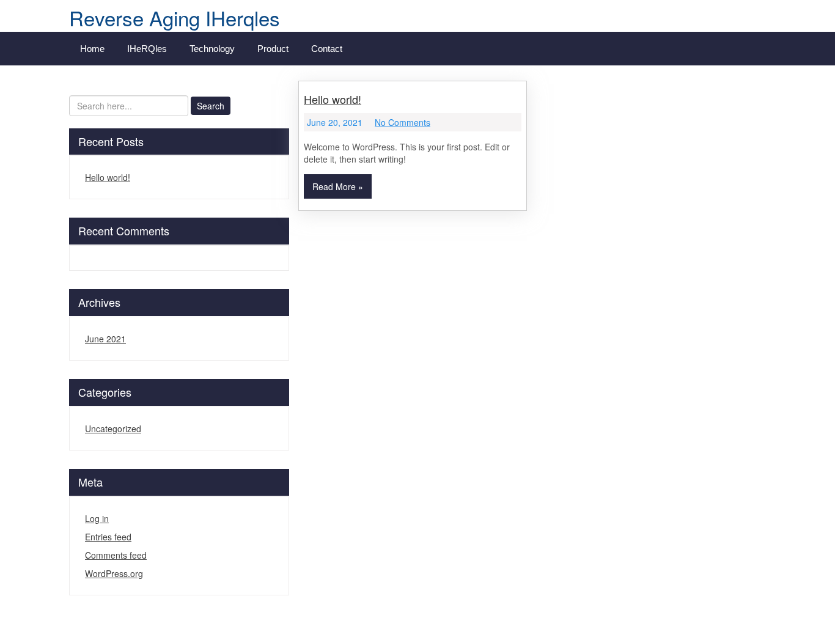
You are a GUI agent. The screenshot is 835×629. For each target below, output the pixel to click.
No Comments (402, 122)
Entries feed (108, 537)
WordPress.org (114, 573)
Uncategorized (113, 428)
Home (92, 48)
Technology (212, 48)
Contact (326, 48)
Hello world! (107, 177)
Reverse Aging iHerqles (174, 17)
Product (273, 48)
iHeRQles (147, 48)
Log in (97, 518)
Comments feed (116, 555)
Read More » (337, 186)
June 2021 (105, 339)
